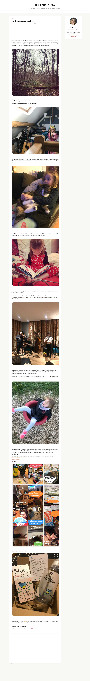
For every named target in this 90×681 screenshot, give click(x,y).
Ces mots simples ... (15, 459)
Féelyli (32, 628)
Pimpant (25, 621)
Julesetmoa (45, 5)
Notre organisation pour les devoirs (19, 457)
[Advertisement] (35, 31)
